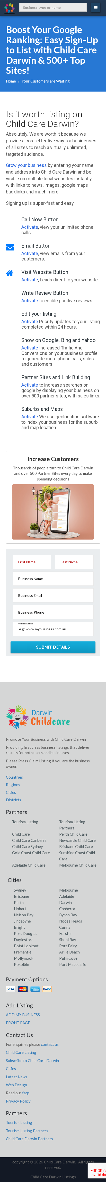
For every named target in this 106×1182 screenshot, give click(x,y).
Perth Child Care (73, 834)
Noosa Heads (70, 921)
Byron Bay (68, 914)
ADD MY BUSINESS (23, 1014)
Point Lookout (26, 945)
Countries (14, 777)
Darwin (65, 902)
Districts (13, 799)
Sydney (20, 890)
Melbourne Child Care (77, 865)
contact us (50, 1044)
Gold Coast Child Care (31, 852)
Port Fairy (68, 945)
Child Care (21, 834)
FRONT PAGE (18, 1022)
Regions (13, 784)
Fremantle (22, 952)
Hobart (20, 908)
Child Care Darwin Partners (29, 1138)
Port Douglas (25, 933)
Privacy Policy (18, 1101)
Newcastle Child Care (77, 840)
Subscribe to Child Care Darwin (32, 1060)
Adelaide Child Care (29, 865)
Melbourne (68, 890)
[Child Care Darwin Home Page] (38, 719)
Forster (65, 933)
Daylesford (23, 939)
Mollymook (23, 958)
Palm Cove (68, 958)
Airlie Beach (69, 952)
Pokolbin (21, 964)
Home (11, 81)
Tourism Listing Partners (27, 1130)
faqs (26, 1092)
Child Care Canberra (29, 840)
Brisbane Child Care (76, 846)
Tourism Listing (25, 821)
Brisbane (21, 896)
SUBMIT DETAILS (53, 647)
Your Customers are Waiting (46, 81)
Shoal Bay (67, 939)
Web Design (16, 1084)
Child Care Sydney (27, 846)
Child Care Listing (21, 1052)
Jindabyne (22, 921)
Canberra (67, 908)
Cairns (64, 927)
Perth (19, 902)
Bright (19, 927)
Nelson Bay (23, 914)
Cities (11, 792)
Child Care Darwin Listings (53, 1177)
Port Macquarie (72, 964)
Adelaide (66, 896)
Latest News (16, 1076)
